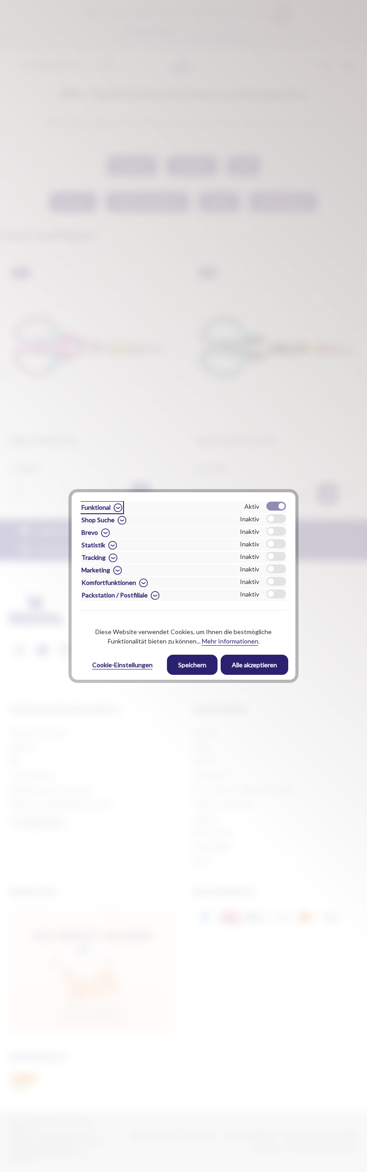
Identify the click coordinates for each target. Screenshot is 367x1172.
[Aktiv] (276, 506)
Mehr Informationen (230, 641)
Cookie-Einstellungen (122, 665)
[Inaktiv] (276, 518)
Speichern (192, 665)
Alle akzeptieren (254, 665)
